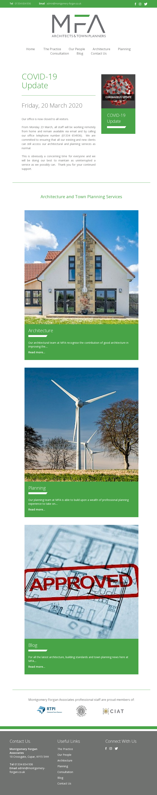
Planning (124, 49)
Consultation (59, 53)
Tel (11, 3)
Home (30, 49)
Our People (77, 49)
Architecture (101, 49)
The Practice (52, 49)
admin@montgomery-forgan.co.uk (64, 3)
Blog (80, 53)
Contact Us (99, 53)
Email (42, 3)
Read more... (36, 352)
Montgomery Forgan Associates (78, 25)
